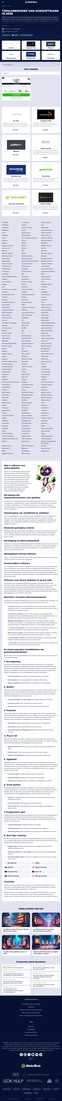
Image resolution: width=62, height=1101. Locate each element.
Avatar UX (5, 240)
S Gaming (5, 408)
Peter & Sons (25, 374)
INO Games (25, 325)
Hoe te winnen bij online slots (31, 1016)
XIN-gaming (44, 451)
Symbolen (31, 1010)
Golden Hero (6, 307)
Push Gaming (25, 387)
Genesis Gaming (26, 302)
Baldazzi (4, 243)
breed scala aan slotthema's (45, 607)
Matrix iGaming (26, 346)
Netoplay (5, 359)
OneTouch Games (27, 367)
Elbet (42, 274)
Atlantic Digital (26, 235)
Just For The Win (7, 333)
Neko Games (25, 354)
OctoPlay (24, 364)
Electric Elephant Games (9, 276)
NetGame (24, 356)
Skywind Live (45, 413)
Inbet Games (45, 320)
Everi (42, 282)
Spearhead (44, 421)
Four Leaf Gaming (27, 289)
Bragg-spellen (6, 261)
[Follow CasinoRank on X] (28, 1057)
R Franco (5, 390)
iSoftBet (23, 328)
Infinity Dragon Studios (48, 323)
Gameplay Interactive (28, 294)
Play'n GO (24, 377)
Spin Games (6, 423)
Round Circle (25, 405)
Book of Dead (28, 742)
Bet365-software (46, 246)
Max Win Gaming (46, 346)
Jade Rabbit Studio (46, 328)
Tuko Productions (26, 439)
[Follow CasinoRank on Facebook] (21, 1057)
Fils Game (44, 287)
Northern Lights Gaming (9, 361)
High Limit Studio (26, 315)
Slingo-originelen (26, 415)
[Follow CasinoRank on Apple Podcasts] (40, 1057)
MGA (23, 348)
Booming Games (26, 258)
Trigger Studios (26, 436)
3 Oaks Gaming (45, 222)
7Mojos (23, 225)
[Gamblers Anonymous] (49, 1084)
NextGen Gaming (26, 359)
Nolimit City (44, 359)
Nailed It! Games (7, 354)
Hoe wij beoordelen (31, 1035)
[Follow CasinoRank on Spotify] (36, 1057)
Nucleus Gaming (46, 361)
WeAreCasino (25, 441)
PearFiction (5, 374)
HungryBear (25, 318)
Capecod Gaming (26, 264)
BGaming (44, 251)
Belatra (23, 246)
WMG (4, 451)
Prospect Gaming (46, 385)
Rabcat (23, 390)
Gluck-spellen (6, 305)
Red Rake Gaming (26, 395)
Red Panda (5, 395)
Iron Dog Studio (7, 328)
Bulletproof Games (47, 261)
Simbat (4, 413)
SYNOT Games (25, 431)
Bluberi (23, 253)
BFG (22, 251)
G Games (5, 292)
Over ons (31, 1030)
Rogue (4, 405)
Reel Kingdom (25, 397)
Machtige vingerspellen (9, 343)
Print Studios (6, 385)
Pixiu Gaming (45, 374)
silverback (44, 410)
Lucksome (44, 341)
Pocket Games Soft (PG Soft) (11, 382)
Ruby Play (44, 405)
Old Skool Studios (7, 367)
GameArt (24, 292)
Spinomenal (25, 426)
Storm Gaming (26, 428)
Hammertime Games (27, 312)
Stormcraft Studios (47, 428)
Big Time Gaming (7, 253)
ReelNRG (5, 400)
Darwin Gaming (26, 271)
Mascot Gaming (7, 346)
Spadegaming (25, 421)
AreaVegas (5, 235)
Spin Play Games (26, 423)
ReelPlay (24, 400)
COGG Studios (25, 266)
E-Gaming (5, 274)
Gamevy (24, 297)
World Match (25, 451)
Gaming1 (5, 300)
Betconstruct (6, 248)
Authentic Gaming (46, 238)
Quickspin (44, 387)
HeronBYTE (44, 312)
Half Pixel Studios (7, 312)
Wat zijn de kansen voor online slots (31, 1013)
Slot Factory (44, 415)
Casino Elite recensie (16, 97)
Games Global (45, 294)
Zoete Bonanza (51, 818)
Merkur (4, 348)
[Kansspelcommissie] (15, 1077)
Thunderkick (25, 433)
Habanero (24, 310)
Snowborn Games (46, 418)
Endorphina (25, 279)
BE (30, 1062)
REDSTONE (5, 397)
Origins (23, 369)
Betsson (4, 251)
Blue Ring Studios (7, 256)
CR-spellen (24, 269)
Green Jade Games (8, 310)
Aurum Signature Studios (29, 238)
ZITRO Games (25, 453)
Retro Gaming (6, 403)
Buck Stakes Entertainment (29, 261)
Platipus (4, 377)
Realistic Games (46, 392)
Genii (42, 302)
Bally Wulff (44, 243)
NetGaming (44, 356)
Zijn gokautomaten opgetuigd (31, 1007)
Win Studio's (6, 448)
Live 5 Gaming (25, 341)
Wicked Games (6, 446)
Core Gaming (45, 266)
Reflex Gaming (45, 400)
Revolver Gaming (26, 403)
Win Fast (43, 446)
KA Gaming (44, 333)
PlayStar (43, 379)
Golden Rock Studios (27, 307)
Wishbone (24, 448)
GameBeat (44, 292)
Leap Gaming (6, 338)
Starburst (13, 695)
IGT (22, 320)
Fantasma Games (46, 284)
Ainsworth (5, 227)
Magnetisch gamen (27, 343)
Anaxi (4, 233)
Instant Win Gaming (47, 325)
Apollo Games (25, 233)
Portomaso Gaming (47, 382)
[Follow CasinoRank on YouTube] (32, 1057)
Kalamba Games (26, 336)
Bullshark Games (7, 264)
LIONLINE (5, 341)
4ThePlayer (5, 225)
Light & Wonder (26, 338)
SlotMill (4, 418)
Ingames (5, 325)
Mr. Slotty (24, 351)
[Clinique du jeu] (34, 1084)
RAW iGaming (6, 392)
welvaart (24, 793)
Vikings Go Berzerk (15, 769)
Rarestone (44, 390)
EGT (22, 274)
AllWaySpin (5, 230)
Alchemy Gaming (26, 227)
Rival (42, 403)
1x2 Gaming (25, 222)
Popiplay (24, 382)
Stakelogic (5, 428)
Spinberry (44, 423)
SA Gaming (24, 408)
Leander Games (46, 336)
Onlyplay (43, 367)
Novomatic (24, 361)
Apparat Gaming (46, 233)
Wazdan (4, 441)
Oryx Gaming (6, 372)
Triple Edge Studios (47, 436)
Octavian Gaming (7, 364)
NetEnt (4, 356)
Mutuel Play (44, 351)
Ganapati (44, 300)
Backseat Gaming (46, 240)
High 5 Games (6, 315)
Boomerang (6, 258)
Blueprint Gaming (26, 256)
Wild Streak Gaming (27, 446)
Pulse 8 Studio (6, 387)
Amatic (23, 230)
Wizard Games (45, 448)
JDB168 (4, 330)
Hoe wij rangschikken (30, 1038)
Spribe (43, 426)
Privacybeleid (31, 1032)
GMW (23, 305)
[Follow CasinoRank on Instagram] (24, 1057)
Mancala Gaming (46, 343)
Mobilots (5, 351)
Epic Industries (6, 282)
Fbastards (24, 287)
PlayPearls (5, 379)
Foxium (43, 289)
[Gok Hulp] (13, 1084)
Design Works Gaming (48, 271)
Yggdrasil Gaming (7, 453)
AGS (42, 225)
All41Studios (45, 227)
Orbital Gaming (7, 369)
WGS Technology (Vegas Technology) (48, 442)
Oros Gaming (45, 369)
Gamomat (24, 300)
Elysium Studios (46, 276)
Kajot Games (6, 336)
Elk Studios (24, 276)
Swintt (4, 431)
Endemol (5, 279)
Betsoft (43, 248)
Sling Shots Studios (8, 415)
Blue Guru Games (46, 253)
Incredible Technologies (9, 323)
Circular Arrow (6, 266)
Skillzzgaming (25, 413)
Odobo (43, 364)
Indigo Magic (25, 323)
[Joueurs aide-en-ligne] (35, 1077)
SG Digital (24, 410)
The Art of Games (7, 433)
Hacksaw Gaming (46, 310)
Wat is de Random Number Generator (30, 1019)
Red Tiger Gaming (46, 395)
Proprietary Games (27, 385)
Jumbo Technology (46, 330)
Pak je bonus (16, 94)
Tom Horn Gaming (8, 436)
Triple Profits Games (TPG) (10, 439)
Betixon (23, 248)
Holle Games (45, 315)
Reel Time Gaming (46, 397)
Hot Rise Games (7, 318)
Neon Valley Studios (47, 354)
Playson (23, 379)
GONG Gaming (45, 307)
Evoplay (4, 284)
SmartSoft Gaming (27, 418)
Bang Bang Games (7, 246)
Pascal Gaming (45, 372)
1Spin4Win (5, 222)
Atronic (4, 238)
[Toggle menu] (3, 2)
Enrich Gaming (45, 279)
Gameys (43, 297)
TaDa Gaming (45, 431)
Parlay (23, 372)
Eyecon (23, 284)
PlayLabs (43, 377)
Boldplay (43, 256)
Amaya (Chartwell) (46, 230)
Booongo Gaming (46, 258)
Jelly (22, 330)
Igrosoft (4, 320)
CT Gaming (5, 271)
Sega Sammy (6, 410)
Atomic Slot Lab (45, 235)
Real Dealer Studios (27, 392)
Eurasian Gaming (26, 282)
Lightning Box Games (47, 338)
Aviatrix (23, 240)
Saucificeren (45, 408)
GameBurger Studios (8, 294)
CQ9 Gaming (6, 269)
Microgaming (45, 348)
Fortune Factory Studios (9, 289)
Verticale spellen (46, 439)
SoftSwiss (5, 421)
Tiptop (43, 433)
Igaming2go (44, 318)
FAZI (3, 287)
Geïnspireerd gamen (8, 302)
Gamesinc (5, 297)
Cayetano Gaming (46, 264)
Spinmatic (5, 426)
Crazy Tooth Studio (47, 269)
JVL (22, 333)
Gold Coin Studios (46, 305)
